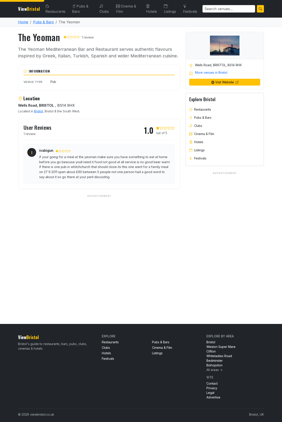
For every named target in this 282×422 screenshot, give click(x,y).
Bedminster (214, 360)
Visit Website (225, 82)
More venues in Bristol (211, 72)
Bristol (38, 111)
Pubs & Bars (80, 9)
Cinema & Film (126, 9)
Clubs (104, 11)
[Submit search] (260, 9)
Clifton (211, 351)
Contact (212, 383)
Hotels (151, 11)
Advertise (213, 397)
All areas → (214, 370)
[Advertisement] (99, 250)
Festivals (190, 11)
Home (23, 22)
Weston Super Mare (221, 347)
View (29, 8)
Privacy (211, 388)
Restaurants (55, 11)
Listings (170, 11)
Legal (210, 393)
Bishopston (214, 365)
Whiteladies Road (219, 356)
